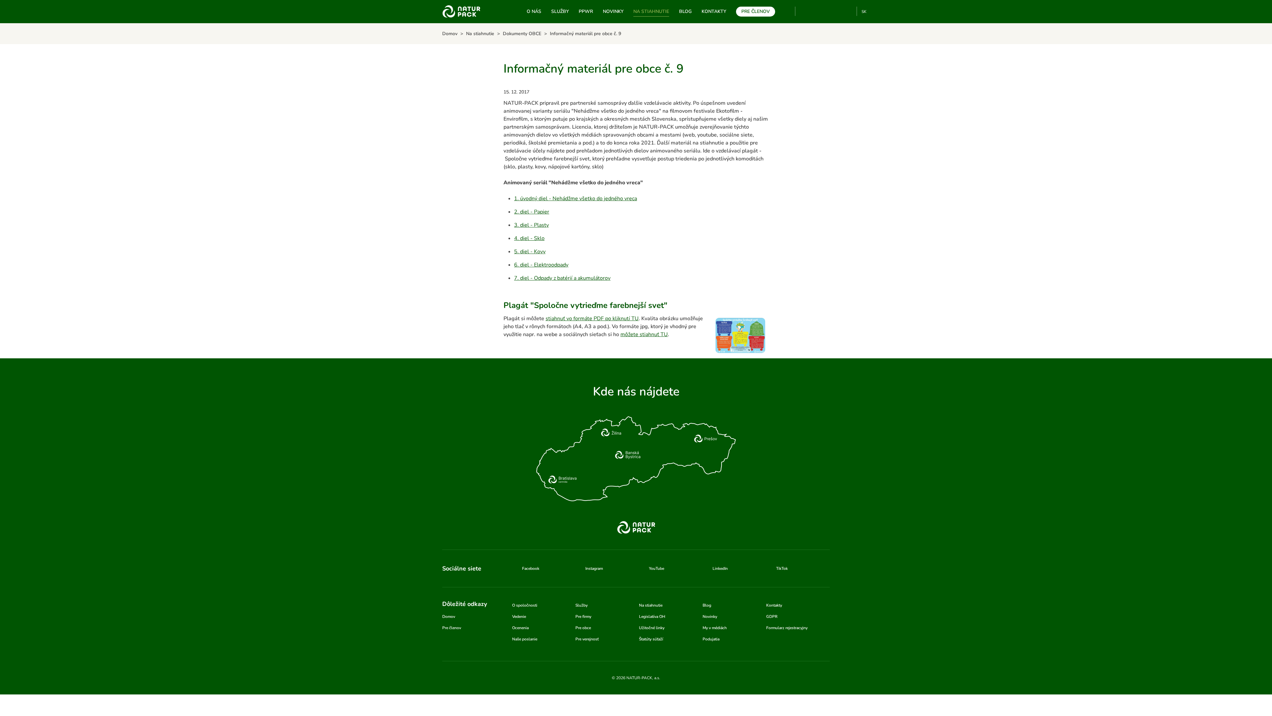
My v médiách (715, 627)
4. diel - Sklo (529, 238)
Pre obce (583, 627)
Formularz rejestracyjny (787, 627)
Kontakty (714, 11)
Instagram (827, 11)
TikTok (849, 11)
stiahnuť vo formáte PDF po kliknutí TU (592, 318)
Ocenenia (520, 627)
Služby (560, 11)
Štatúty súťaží (651, 639)
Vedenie (519, 616)
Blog (685, 11)
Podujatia (711, 639)
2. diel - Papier (531, 211)
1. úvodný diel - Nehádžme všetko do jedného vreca (575, 198)
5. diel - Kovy (530, 251)
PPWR (586, 11)
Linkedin (838, 11)
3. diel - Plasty (531, 225)
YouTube (804, 11)
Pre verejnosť (587, 639)
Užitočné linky (651, 627)
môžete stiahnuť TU (644, 334)
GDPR (771, 616)
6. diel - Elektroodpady (541, 264)
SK (864, 11)
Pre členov (755, 11)
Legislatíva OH (652, 616)
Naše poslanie (524, 639)
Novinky (613, 11)
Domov (448, 616)
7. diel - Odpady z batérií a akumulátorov (562, 278)
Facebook (816, 11)
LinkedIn (720, 568)
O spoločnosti (524, 605)
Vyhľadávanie (787, 12)
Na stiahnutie (651, 11)
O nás (534, 11)
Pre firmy (583, 616)
